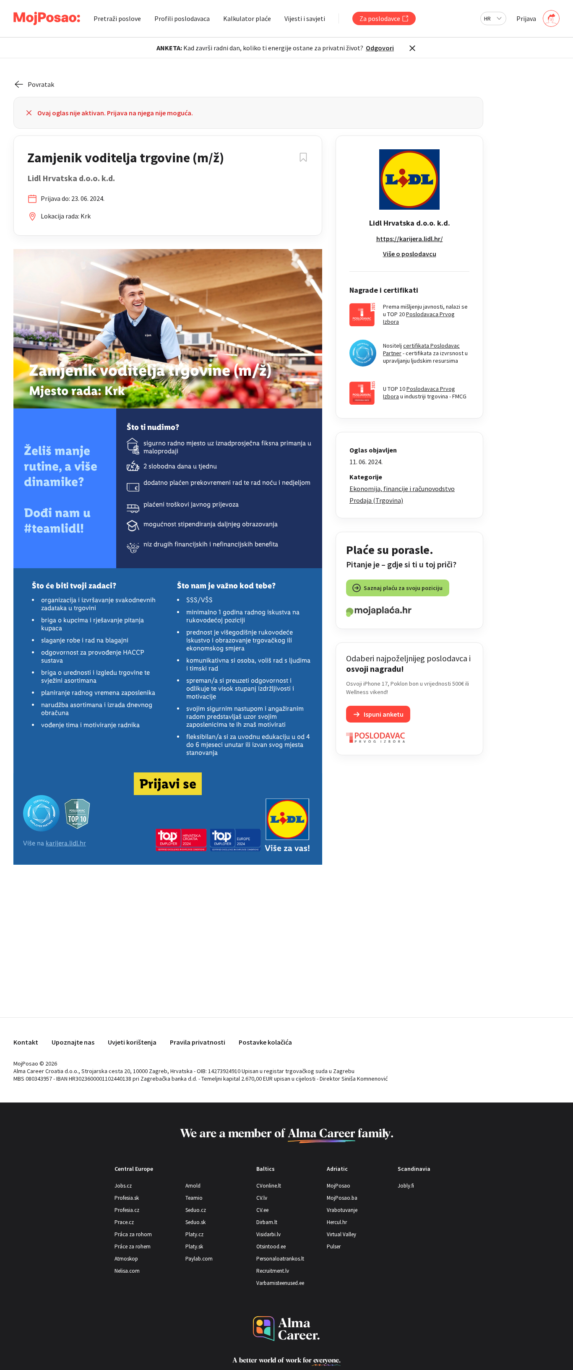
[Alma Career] (286, 1328)
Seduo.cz (195, 1210)
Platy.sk (194, 1246)
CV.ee (262, 1210)
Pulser (334, 1246)
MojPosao (338, 1185)
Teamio (194, 1197)
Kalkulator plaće (247, 18)
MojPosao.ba (342, 1197)
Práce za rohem (133, 1246)
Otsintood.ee (271, 1246)
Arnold (193, 1185)
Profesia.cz (127, 1210)
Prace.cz (124, 1222)
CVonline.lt (268, 1185)
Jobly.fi (406, 1185)
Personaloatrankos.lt (280, 1258)
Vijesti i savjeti (304, 18)
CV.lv (261, 1197)
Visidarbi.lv (268, 1234)
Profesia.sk (127, 1197)
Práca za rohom (133, 1234)
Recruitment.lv (272, 1270)
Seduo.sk (195, 1222)
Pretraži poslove (117, 18)
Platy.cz (194, 1234)
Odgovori (380, 48)
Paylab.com (199, 1258)
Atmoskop (126, 1258)
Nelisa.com (127, 1270)
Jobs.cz (123, 1185)
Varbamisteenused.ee (280, 1283)
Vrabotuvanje (342, 1210)
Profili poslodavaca (182, 18)
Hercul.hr (337, 1222)
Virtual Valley (341, 1234)
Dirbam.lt (266, 1222)
